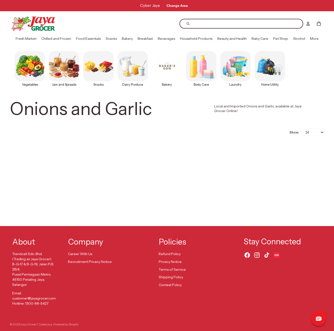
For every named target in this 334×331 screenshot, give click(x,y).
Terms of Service (172, 269)
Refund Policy (170, 254)
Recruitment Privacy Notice (90, 261)
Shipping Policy (171, 277)
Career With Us (80, 254)
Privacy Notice (170, 261)
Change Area (177, 6)
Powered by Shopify (65, 324)
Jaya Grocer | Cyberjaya (36, 324)
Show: (294, 132)
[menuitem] (26, 38)
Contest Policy (170, 285)
